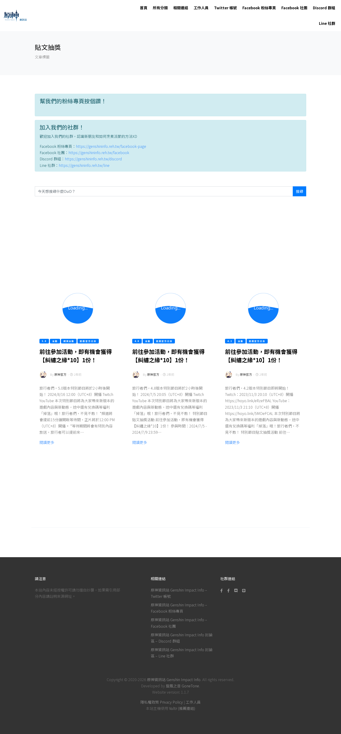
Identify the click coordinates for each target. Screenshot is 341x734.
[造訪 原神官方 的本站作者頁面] (42, 377)
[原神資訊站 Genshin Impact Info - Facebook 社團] (228, 590)
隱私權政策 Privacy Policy (161, 702)
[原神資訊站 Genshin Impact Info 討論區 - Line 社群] (243, 590)
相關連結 (180, 7)
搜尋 (299, 191)
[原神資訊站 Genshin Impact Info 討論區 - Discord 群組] (235, 590)
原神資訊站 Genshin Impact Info (173, 679)
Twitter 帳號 (225, 7)
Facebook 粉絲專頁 (259, 7)
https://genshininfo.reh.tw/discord (93, 159)
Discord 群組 (324, 7)
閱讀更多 (46, 442)
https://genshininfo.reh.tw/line (84, 165)
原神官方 (60, 374)
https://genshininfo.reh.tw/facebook (98, 152)
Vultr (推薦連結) (182, 708)
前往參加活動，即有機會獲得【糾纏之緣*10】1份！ (75, 355)
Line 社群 (327, 23)
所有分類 (160, 7)
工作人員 (201, 7)
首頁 (143, 7)
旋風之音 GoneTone (182, 686)
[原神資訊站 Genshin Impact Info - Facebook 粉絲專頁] (222, 590)
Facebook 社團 (294, 7)
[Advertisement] (170, 239)
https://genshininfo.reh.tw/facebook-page (111, 146)
